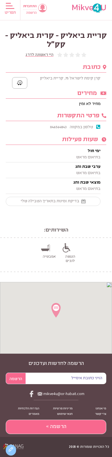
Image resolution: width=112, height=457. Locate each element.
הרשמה (31, 13)
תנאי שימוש (65, 414)
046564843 (58, 127)
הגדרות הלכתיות (28, 409)
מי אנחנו (101, 409)
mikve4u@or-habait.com (63, 393)
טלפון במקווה (81, 127)
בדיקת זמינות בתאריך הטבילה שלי (50, 201)
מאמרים (34, 414)
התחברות (30, 6)
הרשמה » (56, 427)
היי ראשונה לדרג (39, 55)
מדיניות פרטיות (63, 409)
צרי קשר (100, 414)
